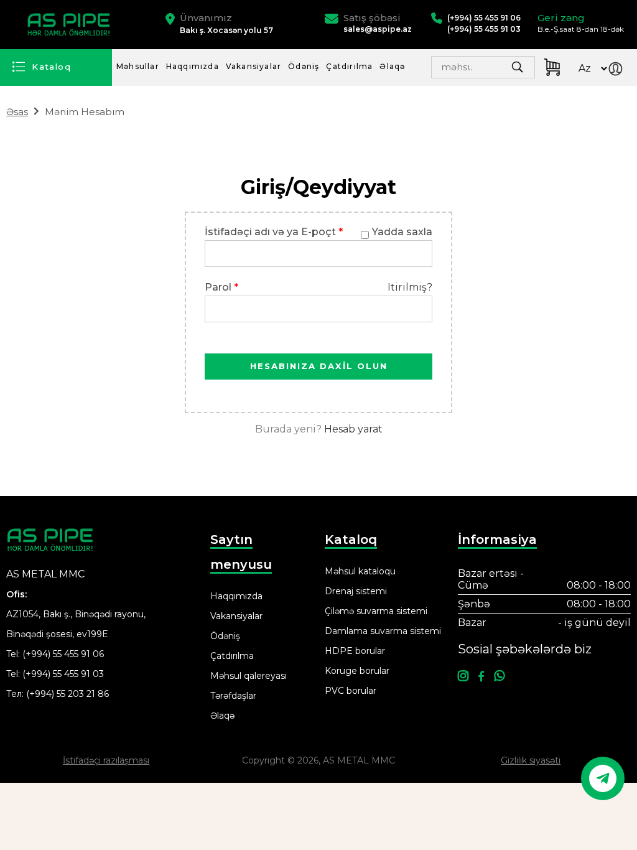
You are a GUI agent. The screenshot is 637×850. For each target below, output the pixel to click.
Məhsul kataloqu (360, 571)
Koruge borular (357, 670)
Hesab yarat (353, 429)
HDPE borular (355, 650)
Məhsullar (137, 66)
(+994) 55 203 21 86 (67, 693)
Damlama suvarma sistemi (383, 631)
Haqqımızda (192, 66)
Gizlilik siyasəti (530, 760)
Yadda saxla (402, 232)
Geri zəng (561, 18)
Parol (221, 287)
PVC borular (350, 690)
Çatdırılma (349, 66)
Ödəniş (303, 66)
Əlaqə (392, 66)
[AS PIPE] (70, 24)
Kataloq (51, 67)
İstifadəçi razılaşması (106, 760)
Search (487, 70)
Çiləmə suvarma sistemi (376, 611)
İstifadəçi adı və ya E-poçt (274, 232)
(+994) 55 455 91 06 (63, 654)
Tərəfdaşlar (233, 695)
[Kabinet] (618, 70)
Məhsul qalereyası (248, 675)
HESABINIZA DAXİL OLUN (319, 366)
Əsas (17, 112)
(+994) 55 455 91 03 (63, 674)
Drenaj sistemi (356, 591)
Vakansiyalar (253, 66)
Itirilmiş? (410, 287)
